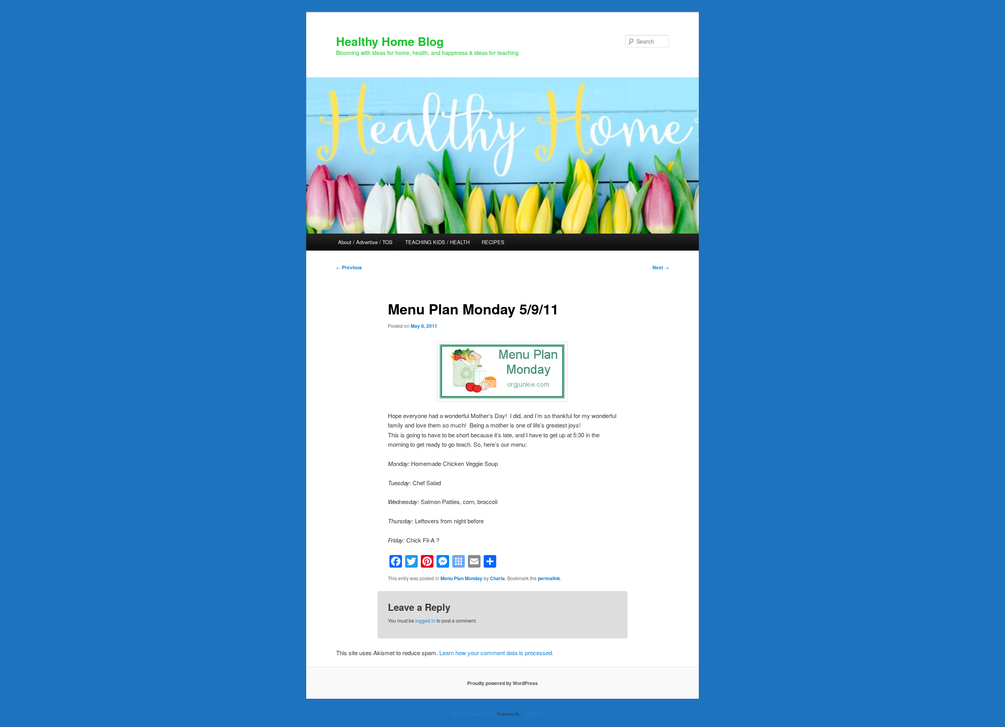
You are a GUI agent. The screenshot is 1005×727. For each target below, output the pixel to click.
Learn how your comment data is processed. (496, 652)
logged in (425, 620)
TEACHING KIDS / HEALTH (437, 242)
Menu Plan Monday (461, 578)
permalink (549, 578)
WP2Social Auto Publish (473, 714)
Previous (349, 267)
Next (660, 267)
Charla (497, 578)
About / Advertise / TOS (365, 242)
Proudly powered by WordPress (502, 683)
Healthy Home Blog (390, 41)
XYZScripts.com (539, 714)
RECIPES (493, 242)
